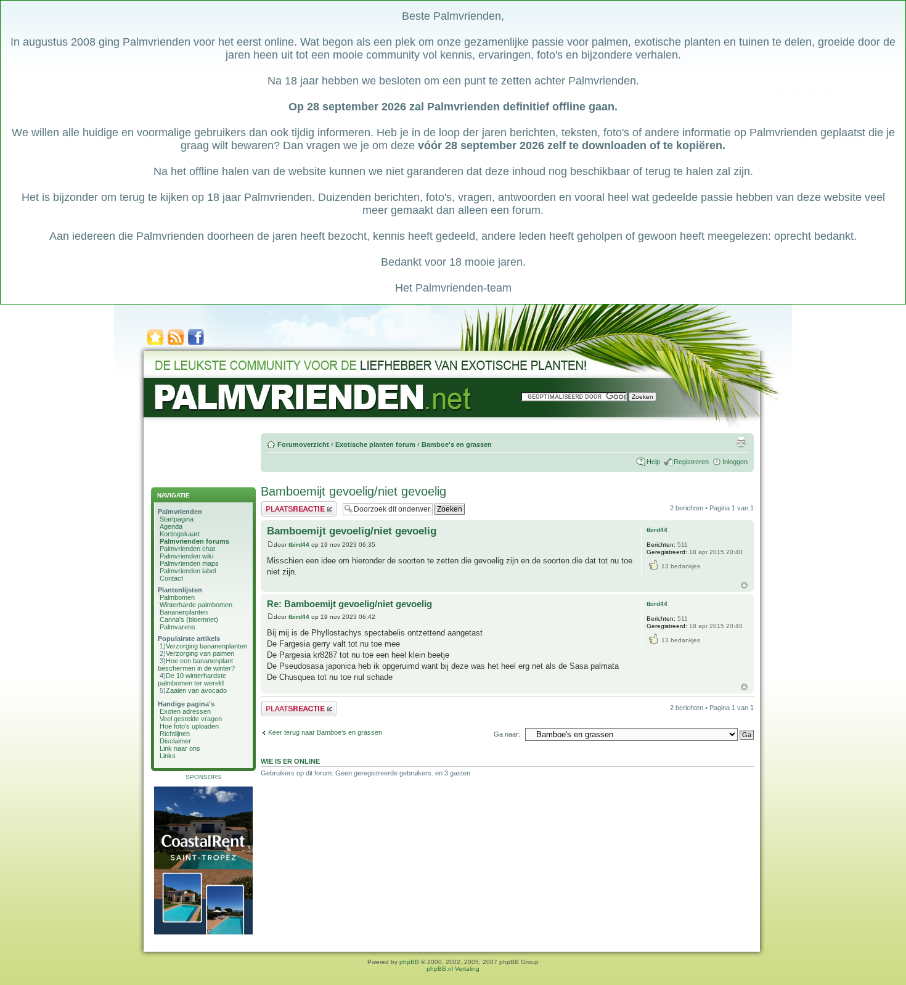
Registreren (691, 461)
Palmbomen (177, 597)
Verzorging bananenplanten (206, 646)
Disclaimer (175, 741)
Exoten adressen (185, 711)
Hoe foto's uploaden (189, 726)
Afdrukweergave (741, 442)
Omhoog (744, 585)
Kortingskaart (180, 533)
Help (653, 461)
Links (168, 755)
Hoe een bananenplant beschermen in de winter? (196, 664)
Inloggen (735, 461)
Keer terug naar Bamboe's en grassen (325, 732)
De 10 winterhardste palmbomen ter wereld (192, 679)
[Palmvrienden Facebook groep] (196, 344)
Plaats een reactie (287, 505)
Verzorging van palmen (200, 653)
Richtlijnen (175, 733)
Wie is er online (290, 761)
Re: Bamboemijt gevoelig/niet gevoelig (349, 604)
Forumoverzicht (303, 444)
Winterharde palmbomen (196, 604)
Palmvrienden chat (187, 548)
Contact (171, 578)
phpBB (409, 961)
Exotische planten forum (375, 444)
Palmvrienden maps (189, 563)
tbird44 (298, 544)
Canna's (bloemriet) (189, 619)
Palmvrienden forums (194, 541)
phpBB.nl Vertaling (453, 968)
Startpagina (177, 519)
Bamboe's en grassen (457, 444)
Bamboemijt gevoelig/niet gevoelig (353, 491)
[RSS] (175, 344)
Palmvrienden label (188, 570)
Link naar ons (180, 748)
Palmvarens (177, 627)
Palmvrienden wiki (186, 556)
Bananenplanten (184, 612)
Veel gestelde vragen (191, 718)
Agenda (171, 526)
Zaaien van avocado (196, 690)
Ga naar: (507, 734)
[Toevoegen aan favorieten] (155, 344)
